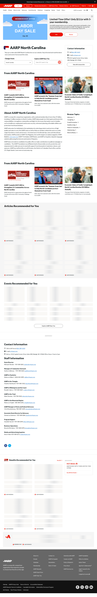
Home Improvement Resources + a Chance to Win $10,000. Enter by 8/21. (47, 2)
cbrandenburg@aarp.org (32, 409)
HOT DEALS (71, 464)
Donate (35, 559)
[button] (91, 10)
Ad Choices (6, 590)
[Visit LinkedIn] (91, 587)
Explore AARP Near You (41, 59)
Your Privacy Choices (15, 590)
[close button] (92, 16)
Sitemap (5, 584)
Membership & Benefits (40, 6)
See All (59, 460)
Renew (71, 34)
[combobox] (48, 62)
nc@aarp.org (77, 55)
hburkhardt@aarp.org (31, 383)
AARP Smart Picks (53, 6)
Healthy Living (71, 125)
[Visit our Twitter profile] (9, 445)
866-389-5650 (76, 52)
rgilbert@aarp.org (29, 377)
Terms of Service (24, 584)
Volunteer (35, 562)
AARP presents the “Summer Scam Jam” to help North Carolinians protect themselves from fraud (48, 98)
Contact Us (51, 555)
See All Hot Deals (71, 472)
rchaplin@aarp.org (29, 402)
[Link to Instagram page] (87, 587)
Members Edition (63, 6)
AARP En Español (53, 559)
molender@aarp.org (30, 364)
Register (84, 5)
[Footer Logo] (13, 561)
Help (85, 10)
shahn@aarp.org (25, 434)
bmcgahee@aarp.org (31, 428)
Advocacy (70, 117)
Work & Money (71, 132)
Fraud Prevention (72, 122)
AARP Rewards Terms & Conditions (12, 587)
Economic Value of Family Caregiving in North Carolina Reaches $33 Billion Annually (78, 97)
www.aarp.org (13, 137)
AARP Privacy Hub (14, 584)
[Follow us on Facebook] (5, 445)
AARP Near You (37, 575)
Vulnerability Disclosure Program (45, 587)
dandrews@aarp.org (32, 415)
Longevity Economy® (84, 574)
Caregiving (70, 119)
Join (56, 34)
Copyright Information (29, 587)
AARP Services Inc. (68, 569)
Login (89, 5)
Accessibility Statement (36, 584)
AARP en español (78, 10)
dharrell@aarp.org (28, 421)
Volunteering (71, 130)
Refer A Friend (52, 565)
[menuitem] (5, 10)
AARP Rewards (75, 6)
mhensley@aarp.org (28, 396)
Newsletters (51, 562)
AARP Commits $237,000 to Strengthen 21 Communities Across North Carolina (16, 97)
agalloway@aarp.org (31, 371)
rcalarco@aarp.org (28, 390)
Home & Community (73, 127)
